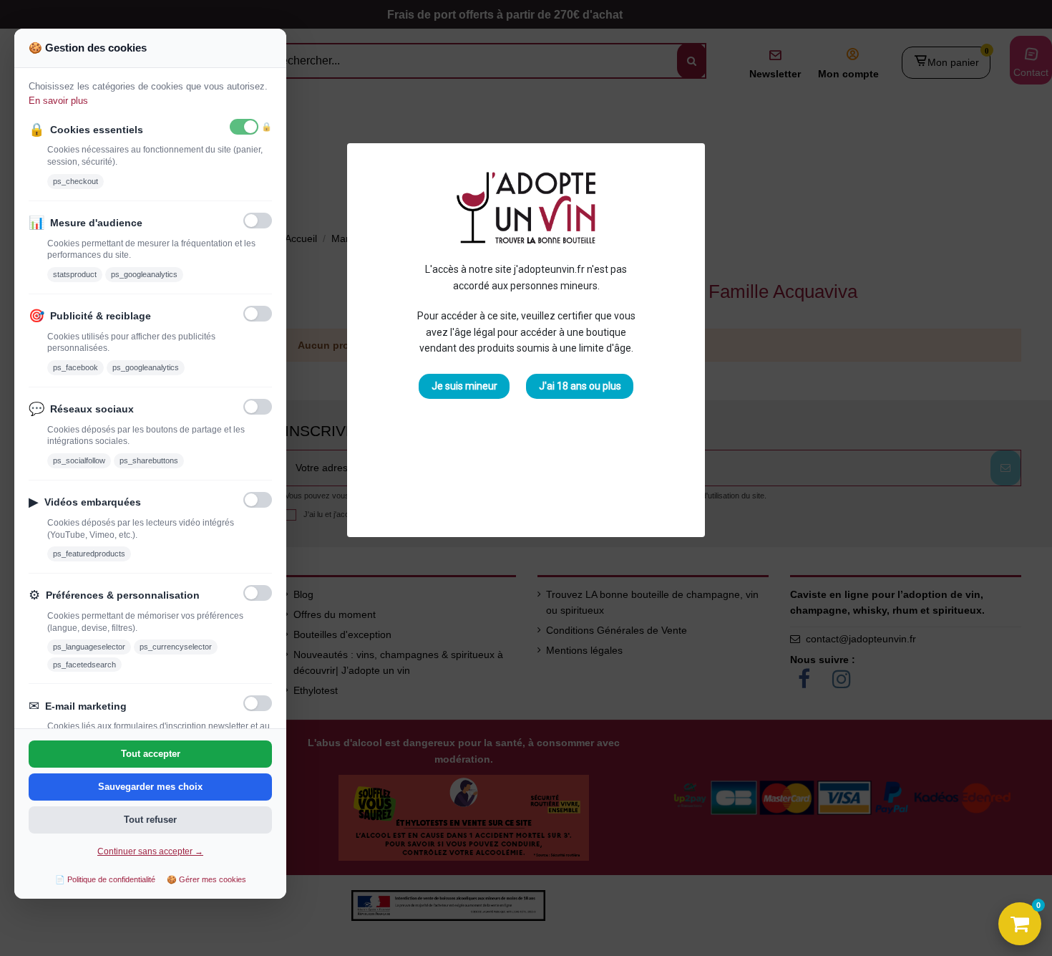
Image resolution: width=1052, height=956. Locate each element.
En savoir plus (58, 100)
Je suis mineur (464, 386)
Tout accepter (150, 753)
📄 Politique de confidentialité (105, 879)
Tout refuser (150, 819)
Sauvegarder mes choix (150, 786)
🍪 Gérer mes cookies (206, 879)
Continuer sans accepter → (150, 851)
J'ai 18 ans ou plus (580, 386)
